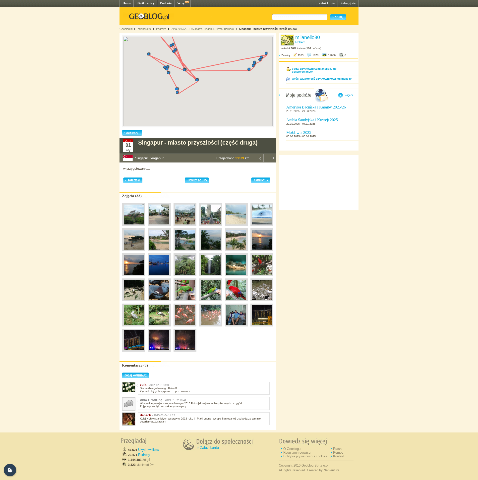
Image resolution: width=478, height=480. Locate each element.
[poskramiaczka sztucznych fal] (261, 227)
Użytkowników (148, 450)
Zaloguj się (348, 3)
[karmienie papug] (210, 302)
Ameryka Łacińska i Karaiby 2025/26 (316, 107)
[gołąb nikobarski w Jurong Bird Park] (159, 302)
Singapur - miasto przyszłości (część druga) (268, 28)
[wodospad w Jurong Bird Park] (210, 277)
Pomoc (338, 452)
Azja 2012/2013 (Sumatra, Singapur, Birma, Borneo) (203, 28)
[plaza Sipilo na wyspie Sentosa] (236, 227)
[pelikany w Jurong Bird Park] (261, 302)
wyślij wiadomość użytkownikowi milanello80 (322, 78)
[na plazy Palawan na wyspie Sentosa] (133, 252)
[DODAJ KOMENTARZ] (135, 377)
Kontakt (338, 456)
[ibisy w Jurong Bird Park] (261, 277)
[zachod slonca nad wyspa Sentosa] (261, 252)
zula (143, 385)
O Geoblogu (291, 449)
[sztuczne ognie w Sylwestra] (159, 352)
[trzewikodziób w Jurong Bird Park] (133, 327)
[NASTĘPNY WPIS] (273, 161)
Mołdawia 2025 (298, 132)
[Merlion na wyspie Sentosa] (210, 227)
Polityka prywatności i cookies (305, 456)
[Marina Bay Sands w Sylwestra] (261, 327)
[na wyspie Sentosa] (159, 227)
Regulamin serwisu (296, 452)
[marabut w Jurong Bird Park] (159, 327)
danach (145, 415)
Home (126, 3)
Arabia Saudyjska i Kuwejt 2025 (312, 120)
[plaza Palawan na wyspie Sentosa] (236, 252)
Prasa (337, 449)
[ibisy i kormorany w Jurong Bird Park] (133, 302)
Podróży (144, 455)
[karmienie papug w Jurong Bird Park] (185, 302)
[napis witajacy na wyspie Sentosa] (133, 227)
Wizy (181, 3)
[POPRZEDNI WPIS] (260, 161)
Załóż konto (327, 3)
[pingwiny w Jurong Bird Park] (236, 277)
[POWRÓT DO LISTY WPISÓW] (266, 161)
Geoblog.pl (126, 28)
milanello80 (144, 28)
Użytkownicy (145, 3)
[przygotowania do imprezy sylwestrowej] (236, 327)
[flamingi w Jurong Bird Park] (185, 327)
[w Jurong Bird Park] (185, 277)
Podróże (166, 3)
